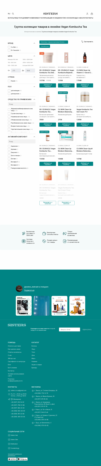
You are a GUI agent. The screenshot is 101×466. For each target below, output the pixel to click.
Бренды (34, 367)
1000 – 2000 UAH (27, 59)
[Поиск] (13, 13)
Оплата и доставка (14, 346)
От (9, 70)
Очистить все (45, 46)
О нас (10, 355)
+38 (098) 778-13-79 (41, 393)
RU (9, 14)
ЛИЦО (16, 18)
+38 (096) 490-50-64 (18, 416)
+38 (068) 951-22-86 (17, 414)
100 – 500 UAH (12, 62)
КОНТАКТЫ (89, 18)
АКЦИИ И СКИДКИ (53, 18)
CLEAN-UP (85, 67)
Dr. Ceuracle (43, 67)
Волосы (34, 346)
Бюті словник (12, 367)
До (23, 70)
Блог (9, 364)
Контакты (11, 371)
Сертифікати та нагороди (16, 361)
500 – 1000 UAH (12, 65)
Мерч (33, 358)
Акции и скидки (37, 364)
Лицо (33, 349)
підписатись (87, 329)
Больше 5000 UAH (28, 65)
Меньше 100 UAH (13, 59)
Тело (33, 352)
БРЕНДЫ (74, 18)
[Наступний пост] (81, 305)
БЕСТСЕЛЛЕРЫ (42, 18)
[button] (53, 42)
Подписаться (29, 290)
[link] (92, 13)
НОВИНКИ (33, 18)
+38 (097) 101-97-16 (40, 406)
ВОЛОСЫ (11, 18)
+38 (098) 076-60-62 (41, 425)
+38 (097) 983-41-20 (17, 408)
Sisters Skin (14, 439)
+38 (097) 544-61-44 (41, 412)
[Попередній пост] (19, 305)
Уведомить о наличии (47, 202)
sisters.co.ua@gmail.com (18, 390)
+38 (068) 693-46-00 (18, 411)
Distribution (14, 444)
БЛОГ (83, 18)
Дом (33, 355)
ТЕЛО (20, 18)
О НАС (79, 18)
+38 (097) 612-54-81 (17, 402)
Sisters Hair (14, 435)
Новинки (34, 361)
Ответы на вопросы (14, 352)
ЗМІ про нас (12, 358)
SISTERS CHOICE (65, 18)
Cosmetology (15, 448)
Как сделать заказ (14, 349)
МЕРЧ (28, 18)
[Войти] (87, 13)
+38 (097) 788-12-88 (18, 405)
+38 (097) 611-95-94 (41, 399)
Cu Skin (79, 67)
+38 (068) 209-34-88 (41, 419)
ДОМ (24, 18)
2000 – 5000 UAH (28, 62)
